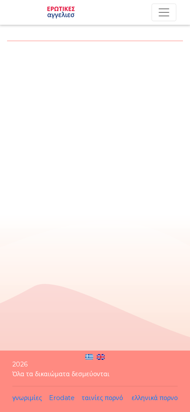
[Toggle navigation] (164, 12)
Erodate (62, 398)
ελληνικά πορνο (155, 398)
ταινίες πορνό (102, 398)
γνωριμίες (27, 398)
